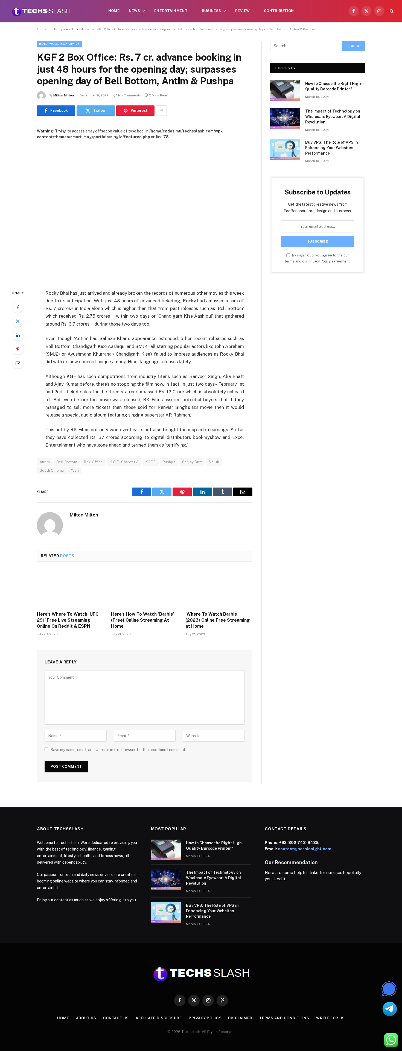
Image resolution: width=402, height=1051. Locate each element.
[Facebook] (17, 307)
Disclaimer (240, 1018)
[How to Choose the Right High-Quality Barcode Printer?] (285, 90)
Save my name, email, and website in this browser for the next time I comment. (118, 750)
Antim (45, 462)
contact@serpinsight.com (304, 848)
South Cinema (52, 470)
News (134, 11)
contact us (116, 1018)
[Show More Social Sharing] (161, 110)
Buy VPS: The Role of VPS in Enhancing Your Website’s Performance (331, 147)
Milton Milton (63, 95)
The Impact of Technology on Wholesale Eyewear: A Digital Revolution (332, 116)
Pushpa (169, 462)
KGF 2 (150, 462)
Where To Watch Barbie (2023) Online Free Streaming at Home (217, 620)
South (214, 462)
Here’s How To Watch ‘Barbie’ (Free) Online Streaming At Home (142, 620)
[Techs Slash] (41, 11)
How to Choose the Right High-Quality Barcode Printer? (334, 86)
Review (242, 11)
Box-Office (93, 462)
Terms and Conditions (284, 1018)
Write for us (330, 1018)
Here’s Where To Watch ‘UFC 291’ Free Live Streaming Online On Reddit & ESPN (67, 620)
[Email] (17, 363)
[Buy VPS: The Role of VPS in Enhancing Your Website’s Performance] (285, 149)
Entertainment (171, 11)
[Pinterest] (17, 349)
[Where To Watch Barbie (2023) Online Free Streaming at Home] (218, 588)
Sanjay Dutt (192, 462)
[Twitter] (17, 321)
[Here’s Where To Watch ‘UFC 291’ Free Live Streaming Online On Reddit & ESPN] (70, 588)
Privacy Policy (319, 261)
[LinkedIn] (17, 335)
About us (86, 1018)
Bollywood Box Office (59, 43)
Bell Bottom (67, 462)
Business (211, 11)
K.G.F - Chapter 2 (124, 462)
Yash (75, 470)
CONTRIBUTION (279, 11)
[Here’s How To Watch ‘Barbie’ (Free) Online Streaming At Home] (144, 588)
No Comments (129, 95)
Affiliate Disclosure (159, 1018)
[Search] (391, 11)
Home (114, 11)
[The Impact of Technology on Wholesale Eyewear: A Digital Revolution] (285, 118)
